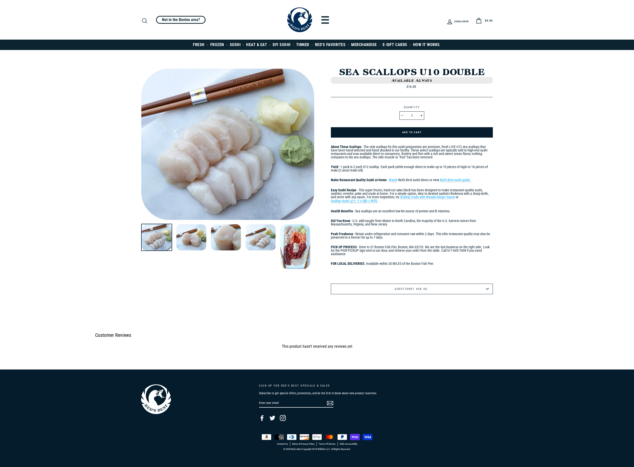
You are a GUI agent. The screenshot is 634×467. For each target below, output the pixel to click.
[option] (227, 144)
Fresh (199, 44)
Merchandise (364, 44)
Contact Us (282, 444)
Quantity (412, 107)
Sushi (235, 44)
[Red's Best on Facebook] (262, 418)
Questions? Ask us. (412, 289)
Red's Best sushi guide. (455, 180)
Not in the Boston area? (181, 19)
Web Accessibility (348, 444)
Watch (393, 180)
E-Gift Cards (395, 44)
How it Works (426, 44)
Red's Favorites (330, 44)
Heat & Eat (256, 44)
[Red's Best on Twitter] (272, 418)
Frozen (217, 44)
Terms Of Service (327, 444)
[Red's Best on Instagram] (283, 418)
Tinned (302, 44)
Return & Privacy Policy (303, 444)
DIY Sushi (282, 44)
